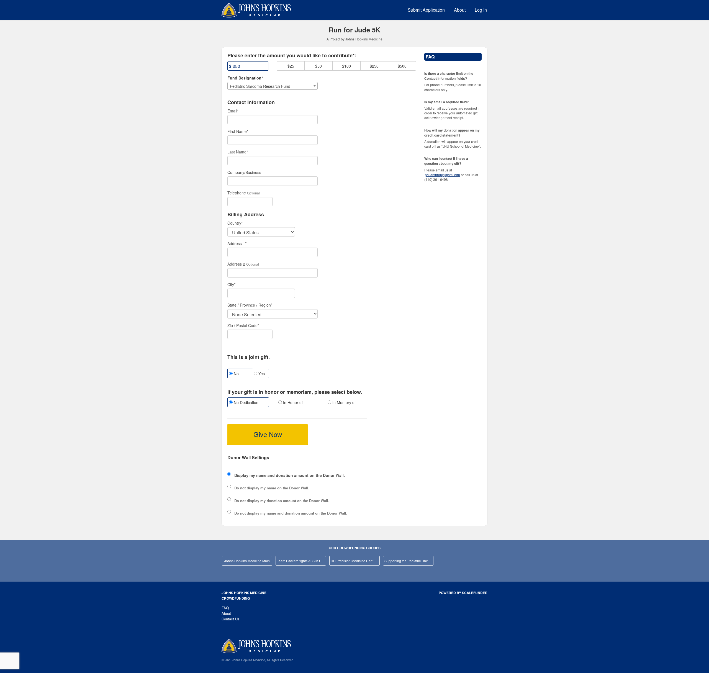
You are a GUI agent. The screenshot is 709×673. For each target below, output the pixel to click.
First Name (237, 131)
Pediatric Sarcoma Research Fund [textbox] (260, 86)
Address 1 (236, 243)
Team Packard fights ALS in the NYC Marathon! (301, 560)
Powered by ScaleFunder (463, 592)
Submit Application (426, 10)
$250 (374, 66)
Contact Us (231, 618)
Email (232, 111)
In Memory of (343, 402)
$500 (402, 66)
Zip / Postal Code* (243, 325)
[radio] (248, 403)
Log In (481, 10)
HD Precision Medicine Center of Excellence (355, 560)
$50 (318, 66)
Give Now (267, 434)
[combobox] (272, 86)
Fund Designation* (245, 78)
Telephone (236, 193)
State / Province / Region (249, 305)
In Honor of (292, 402)
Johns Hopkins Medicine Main (247, 560)
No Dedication (245, 402)
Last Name (237, 152)
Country (235, 223)
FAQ (225, 607)
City (231, 284)
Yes (261, 373)
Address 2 (236, 264)
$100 (346, 66)
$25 (290, 66)
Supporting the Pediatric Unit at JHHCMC (408, 560)
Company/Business (244, 172)
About (460, 10)
